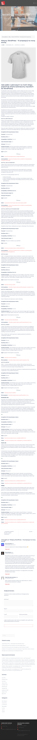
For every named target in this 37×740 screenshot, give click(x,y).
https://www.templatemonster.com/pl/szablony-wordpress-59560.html (18, 440)
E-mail (5, 614)
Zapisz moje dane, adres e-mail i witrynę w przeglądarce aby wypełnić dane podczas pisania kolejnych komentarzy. (18, 621)
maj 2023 (3, 677)
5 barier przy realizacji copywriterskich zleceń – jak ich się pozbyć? (18, 658)
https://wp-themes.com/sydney (10, 357)
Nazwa (5, 608)
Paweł (3, 669)
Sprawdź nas (18, 23)
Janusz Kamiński (8, 543)
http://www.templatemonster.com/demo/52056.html (15, 156)
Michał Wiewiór (8, 552)
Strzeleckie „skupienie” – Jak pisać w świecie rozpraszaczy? (9, 533)
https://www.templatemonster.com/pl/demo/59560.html (15, 438)
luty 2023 (4, 681)
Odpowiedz (7, 549)
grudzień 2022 (5, 684)
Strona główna (5, 36)
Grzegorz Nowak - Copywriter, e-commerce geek (11, 659)
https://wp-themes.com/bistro (10, 392)
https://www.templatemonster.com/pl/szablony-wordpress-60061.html (18, 483)
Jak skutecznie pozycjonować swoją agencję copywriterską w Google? (15, 647)
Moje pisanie (4, 706)
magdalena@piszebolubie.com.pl (23, 730)
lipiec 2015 (4, 693)
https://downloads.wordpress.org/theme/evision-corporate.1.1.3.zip (20, 287)
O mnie (3, 708)
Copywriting (4, 702)
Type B (3, 711)
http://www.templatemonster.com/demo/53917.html (15, 248)
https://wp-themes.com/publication (11, 319)
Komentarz (6, 599)
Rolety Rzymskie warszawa (10, 577)
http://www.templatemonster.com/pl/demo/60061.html (14, 480)
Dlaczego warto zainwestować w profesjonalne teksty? (12, 650)
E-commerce (4, 704)
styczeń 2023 (4, 683)
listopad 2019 (4, 688)
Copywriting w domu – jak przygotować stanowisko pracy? (13, 643)
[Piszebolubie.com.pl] (3, 3)
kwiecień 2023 (4, 679)
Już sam (30, 531)
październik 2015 (5, 690)
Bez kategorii (4, 701)
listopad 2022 (4, 686)
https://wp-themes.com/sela (10, 284)
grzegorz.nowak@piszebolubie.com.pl (8, 729)
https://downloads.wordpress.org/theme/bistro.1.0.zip (18, 395)
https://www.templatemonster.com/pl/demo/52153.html (15, 519)
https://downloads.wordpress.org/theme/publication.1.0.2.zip (19, 322)
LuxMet (3, 658)
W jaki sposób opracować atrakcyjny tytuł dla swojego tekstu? (14, 645)
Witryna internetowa (23, 614)
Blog (10, 36)
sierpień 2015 (4, 691)
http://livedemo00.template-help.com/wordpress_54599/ (15, 202)
